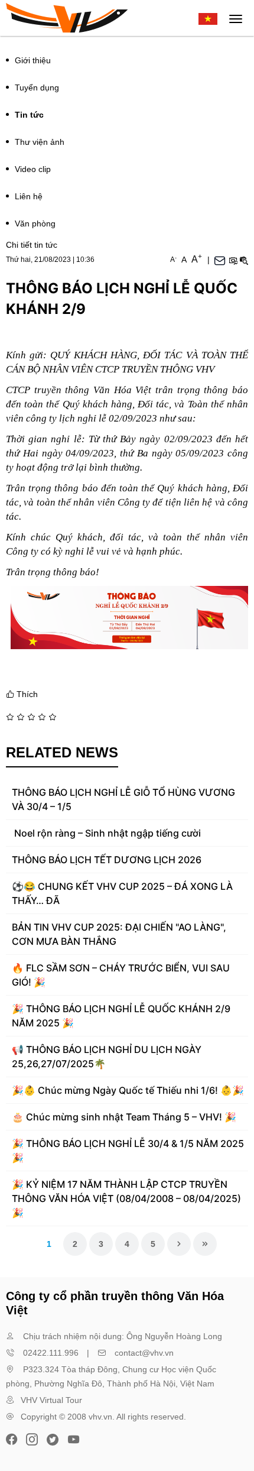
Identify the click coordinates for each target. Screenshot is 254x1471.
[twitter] (52, 1438)
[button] (232, 259)
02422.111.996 (51, 1352)
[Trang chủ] (67, 18)
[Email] (220, 259)
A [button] (173, 259)
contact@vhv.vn (144, 1352)
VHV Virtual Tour (51, 1400)
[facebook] (13, 1438)
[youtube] (73, 1438)
